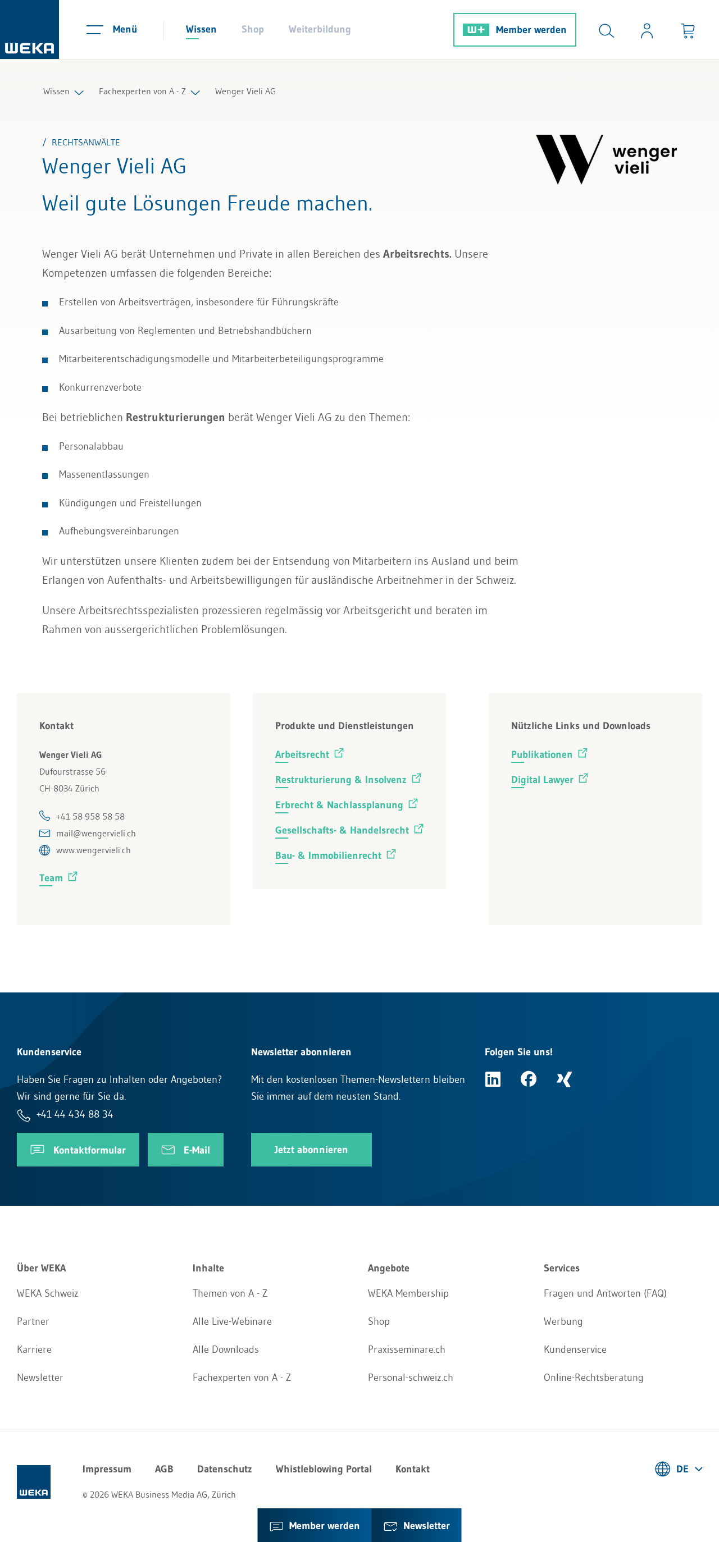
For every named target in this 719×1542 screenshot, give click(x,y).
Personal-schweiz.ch (410, 1377)
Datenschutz (224, 1469)
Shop (253, 29)
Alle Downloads (226, 1349)
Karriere (34, 1349)
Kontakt (412, 1469)
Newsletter (40, 1377)
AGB (164, 1469)
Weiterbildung (320, 29)
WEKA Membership (408, 1293)
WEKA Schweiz (48, 1293)
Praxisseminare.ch (406, 1349)
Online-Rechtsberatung (594, 1377)
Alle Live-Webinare (232, 1321)
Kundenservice (575, 1349)
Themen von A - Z (230, 1293)
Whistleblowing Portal (324, 1469)
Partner (33, 1321)
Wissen (201, 29)
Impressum (107, 1469)
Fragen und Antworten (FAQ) (605, 1293)
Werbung (563, 1321)
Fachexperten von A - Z (142, 91)
